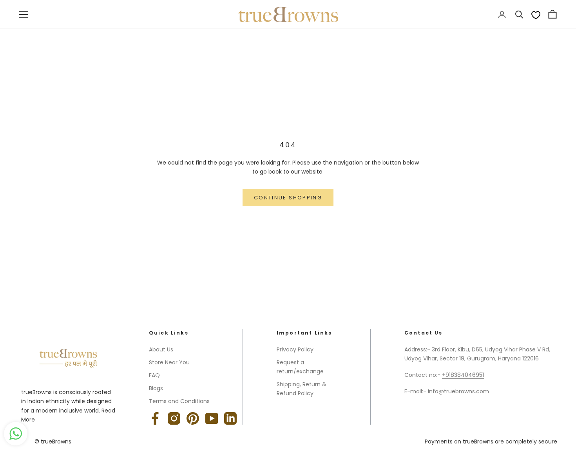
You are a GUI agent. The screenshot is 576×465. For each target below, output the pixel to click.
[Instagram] (174, 418)
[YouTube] (211, 418)
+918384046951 (463, 375)
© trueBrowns (52, 441)
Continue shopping (288, 197)
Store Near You (169, 362)
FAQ (154, 375)
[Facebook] (155, 418)
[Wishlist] (536, 15)
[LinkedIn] (230, 418)
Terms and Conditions (179, 401)
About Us (161, 349)
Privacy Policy (295, 349)
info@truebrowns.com (458, 391)
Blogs (156, 388)
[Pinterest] (193, 418)
